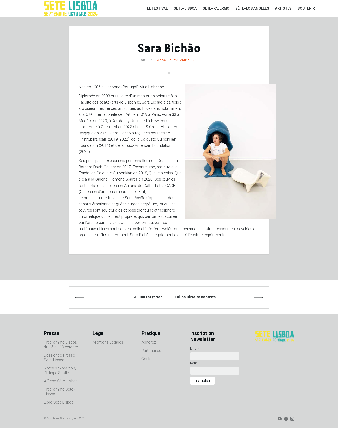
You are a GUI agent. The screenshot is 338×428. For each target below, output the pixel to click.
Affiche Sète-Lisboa (61, 381)
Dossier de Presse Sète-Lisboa (59, 357)
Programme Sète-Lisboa (59, 391)
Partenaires (151, 350)
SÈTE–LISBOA (185, 8)
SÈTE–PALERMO (216, 8)
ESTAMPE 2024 (186, 60)
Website (164, 60)
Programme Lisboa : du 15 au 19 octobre (61, 344)
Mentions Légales (108, 342)
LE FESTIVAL (157, 8)
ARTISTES (283, 8)
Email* (194, 348)
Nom (193, 363)
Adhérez (148, 342)
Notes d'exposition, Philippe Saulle (60, 370)
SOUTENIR (306, 8)
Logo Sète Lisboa (59, 402)
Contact (148, 358)
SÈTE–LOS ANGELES (252, 8)
